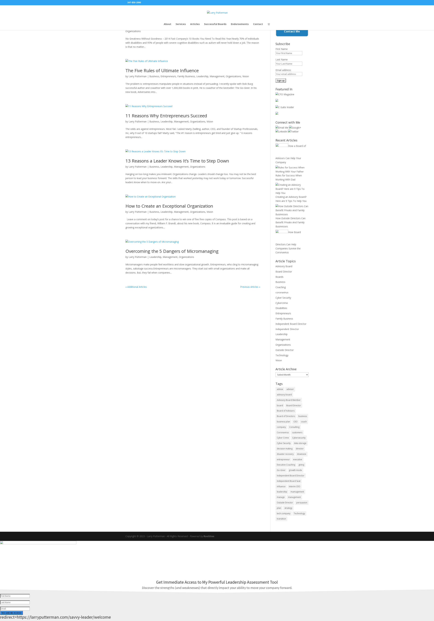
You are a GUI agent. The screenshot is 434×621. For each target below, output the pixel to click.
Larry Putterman (138, 76)
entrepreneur (283, 459)
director (300, 448)
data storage (300, 443)
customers (297, 432)
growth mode (295, 470)
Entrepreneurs (168, 76)
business (302, 416)
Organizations (133, 31)
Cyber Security (283, 297)
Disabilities (281, 308)
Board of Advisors (285, 410)
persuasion (301, 502)
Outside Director (284, 350)
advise (280, 389)
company (281, 427)
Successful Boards (215, 24)
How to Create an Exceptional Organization (169, 206)
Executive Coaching (286, 464)
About (167, 24)
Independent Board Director (290, 323)
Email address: (283, 70)
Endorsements (240, 24)
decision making (284, 448)
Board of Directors (286, 416)
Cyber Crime (283, 437)
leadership (282, 491)
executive (297, 459)
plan (279, 508)
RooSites (209, 536)
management (294, 497)
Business (154, 76)
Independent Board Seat (288, 481)
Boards (279, 276)
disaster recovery (285, 454)
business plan (283, 421)
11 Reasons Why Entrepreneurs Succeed (166, 116)
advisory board (284, 394)
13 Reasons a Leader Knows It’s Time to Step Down (177, 161)
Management (217, 76)
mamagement (297, 491)
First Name (281, 49)
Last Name (281, 59)
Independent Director (287, 329)
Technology (281, 355)
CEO (295, 421)
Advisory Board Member (289, 400)
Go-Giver (281, 470)
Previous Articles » (250, 286)
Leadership (202, 76)
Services (181, 24)
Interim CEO (294, 486)
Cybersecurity (298, 437)
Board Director (283, 271)
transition (281, 518)
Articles (195, 24)
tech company (283, 513)
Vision (245, 76)
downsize (301, 454)
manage (281, 497)
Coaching (280, 287)
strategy (288, 508)
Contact (258, 24)
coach (304, 421)
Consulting (294, 427)
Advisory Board (283, 266)
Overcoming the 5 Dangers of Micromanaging (172, 251)
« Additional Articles (136, 286)
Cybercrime (281, 303)
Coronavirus (283, 432)
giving (301, 464)
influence (281, 486)
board (280, 405)
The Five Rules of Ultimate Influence (162, 70)
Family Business (186, 76)
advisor (290, 389)
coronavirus (281, 292)
